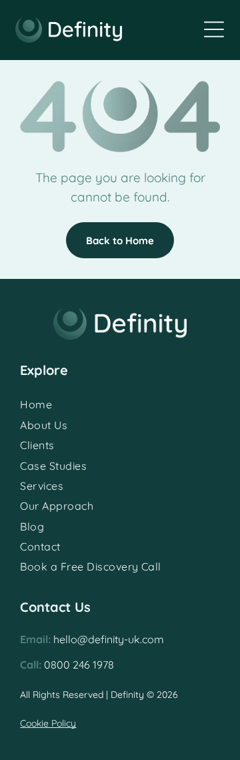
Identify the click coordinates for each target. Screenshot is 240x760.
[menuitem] (119, 404)
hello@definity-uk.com (108, 639)
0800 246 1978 (79, 664)
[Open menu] (214, 29)
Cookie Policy (48, 723)
